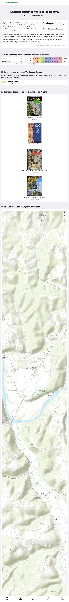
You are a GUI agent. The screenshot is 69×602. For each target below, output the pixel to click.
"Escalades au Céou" (9, 36)
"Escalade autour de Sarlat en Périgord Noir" (29, 36)
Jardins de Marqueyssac (8, 64)
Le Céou (14, 31)
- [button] (64, 215)
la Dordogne (49, 23)
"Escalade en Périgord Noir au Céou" (53, 36)
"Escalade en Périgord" (57, 34)
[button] (32, 445)
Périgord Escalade (8, 42)
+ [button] (64, 213)
